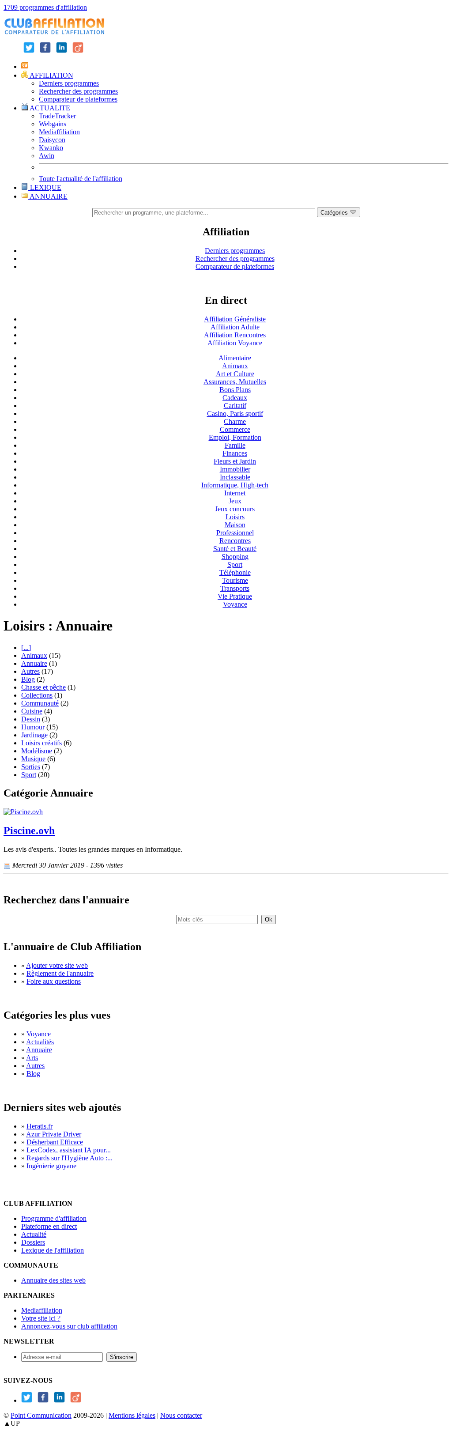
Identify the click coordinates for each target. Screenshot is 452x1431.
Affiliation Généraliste (235, 319)
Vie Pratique (235, 596)
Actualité (33, 1234)
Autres (30, 671)
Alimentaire (234, 358)
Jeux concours (235, 509)
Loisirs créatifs (41, 743)
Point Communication (41, 1415)
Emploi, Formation (235, 437)
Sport (234, 564)
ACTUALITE (49, 108)
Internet (234, 493)
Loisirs (235, 517)
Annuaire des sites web (53, 1280)
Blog (28, 679)
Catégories (335, 212)
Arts (32, 1057)
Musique (33, 759)
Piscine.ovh (29, 830)
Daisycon (52, 139)
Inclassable (235, 477)
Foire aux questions (53, 981)
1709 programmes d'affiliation (45, 7)
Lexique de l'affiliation (52, 1250)
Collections (37, 695)
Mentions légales (132, 1415)
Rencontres (235, 540)
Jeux (235, 501)
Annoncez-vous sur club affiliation (69, 1326)
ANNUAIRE (48, 196)
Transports (234, 588)
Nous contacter (181, 1415)
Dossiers (33, 1242)
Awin (46, 155)
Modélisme (36, 751)
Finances (234, 453)
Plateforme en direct (49, 1226)
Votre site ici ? (40, 1318)
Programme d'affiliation (54, 1218)
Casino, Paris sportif (235, 413)
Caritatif (235, 405)
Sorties (30, 766)
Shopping (235, 556)
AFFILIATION (50, 75)
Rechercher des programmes (78, 91)
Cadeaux (234, 397)
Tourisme (235, 580)
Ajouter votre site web (57, 965)
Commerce (235, 429)
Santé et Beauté (234, 548)
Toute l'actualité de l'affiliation (80, 178)
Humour (33, 727)
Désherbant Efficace (54, 1142)
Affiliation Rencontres (235, 335)
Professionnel (235, 532)
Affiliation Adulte (235, 327)
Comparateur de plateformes (78, 99)
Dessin (30, 719)
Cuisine (31, 711)
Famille (235, 445)
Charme (235, 421)
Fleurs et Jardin (235, 461)
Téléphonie (235, 572)
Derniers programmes (69, 83)
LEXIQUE (44, 187)
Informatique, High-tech (234, 485)
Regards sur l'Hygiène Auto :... (69, 1158)
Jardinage (34, 735)
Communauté (40, 703)
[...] (26, 647)
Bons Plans (235, 389)
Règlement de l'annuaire (60, 973)
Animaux (235, 366)
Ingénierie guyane (51, 1166)
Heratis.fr (39, 1126)
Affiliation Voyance (234, 343)
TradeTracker (57, 116)
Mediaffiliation (59, 132)
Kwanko (51, 147)
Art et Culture (235, 374)
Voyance (235, 604)
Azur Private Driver (53, 1134)
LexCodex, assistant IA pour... (68, 1150)
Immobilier (235, 469)
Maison (235, 525)
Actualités (40, 1042)
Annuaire (34, 663)
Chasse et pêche (43, 687)
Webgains (52, 124)
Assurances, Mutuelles (234, 381)
